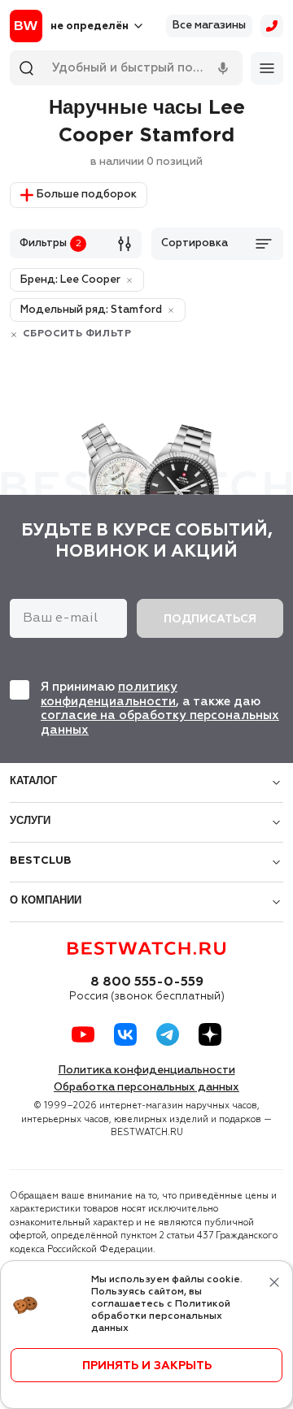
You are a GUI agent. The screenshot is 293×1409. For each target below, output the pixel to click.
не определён (89, 26)
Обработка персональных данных (146, 1087)
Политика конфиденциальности (147, 1070)
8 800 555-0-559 (146, 982)
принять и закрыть (147, 1366)
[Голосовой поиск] (223, 68)
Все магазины (209, 25)
